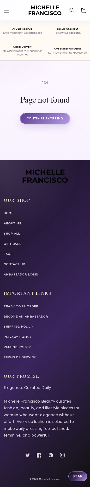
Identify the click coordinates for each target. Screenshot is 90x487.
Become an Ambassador (26, 316)
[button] (6, 10)
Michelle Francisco (49, 479)
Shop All (12, 233)
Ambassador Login (21, 274)
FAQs (8, 254)
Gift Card (13, 244)
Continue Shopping (45, 118)
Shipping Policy (18, 326)
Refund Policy (17, 347)
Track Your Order (21, 306)
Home (8, 213)
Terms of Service (20, 357)
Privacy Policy (18, 337)
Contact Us (14, 264)
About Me (12, 223)
